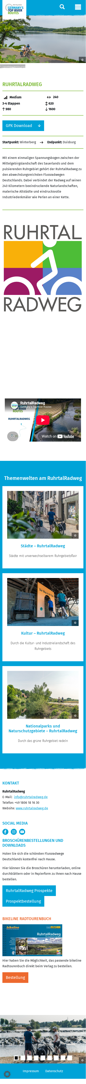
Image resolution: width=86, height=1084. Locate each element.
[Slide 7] (63, 1058)
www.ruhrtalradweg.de (32, 808)
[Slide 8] (69, 1058)
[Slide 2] (29, 1058)
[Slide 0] (16, 1058)
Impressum (31, 1071)
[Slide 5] (49, 1058)
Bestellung (15, 977)
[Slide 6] (56, 1058)
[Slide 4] (43, 1058)
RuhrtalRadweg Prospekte (29, 890)
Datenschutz (54, 1071)
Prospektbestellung (23, 901)
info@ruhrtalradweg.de (31, 797)
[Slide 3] (36, 1058)
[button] (7, 1074)
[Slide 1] (23, 1058)
